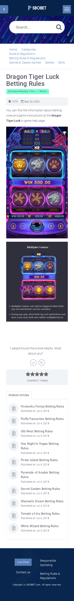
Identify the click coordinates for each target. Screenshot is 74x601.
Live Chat (23, 562)
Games (49, 62)
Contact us (23, 572)
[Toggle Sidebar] (4, 9)
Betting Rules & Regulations (27, 58)
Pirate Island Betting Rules (39, 460)
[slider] (37, 374)
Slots (61, 62)
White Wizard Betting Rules (40, 526)
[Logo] (37, 8)
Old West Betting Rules (37, 431)
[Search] (59, 27)
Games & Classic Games (25, 62)
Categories (29, 49)
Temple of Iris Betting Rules (40, 514)
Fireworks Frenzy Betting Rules (42, 406)
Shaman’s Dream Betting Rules (42, 501)
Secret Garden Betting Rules (40, 489)
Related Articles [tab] (19, 395)
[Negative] (41, 361)
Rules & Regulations (22, 53)
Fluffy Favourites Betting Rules (42, 419)
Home (13, 49)
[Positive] (33, 361)
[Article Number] (9, 101)
